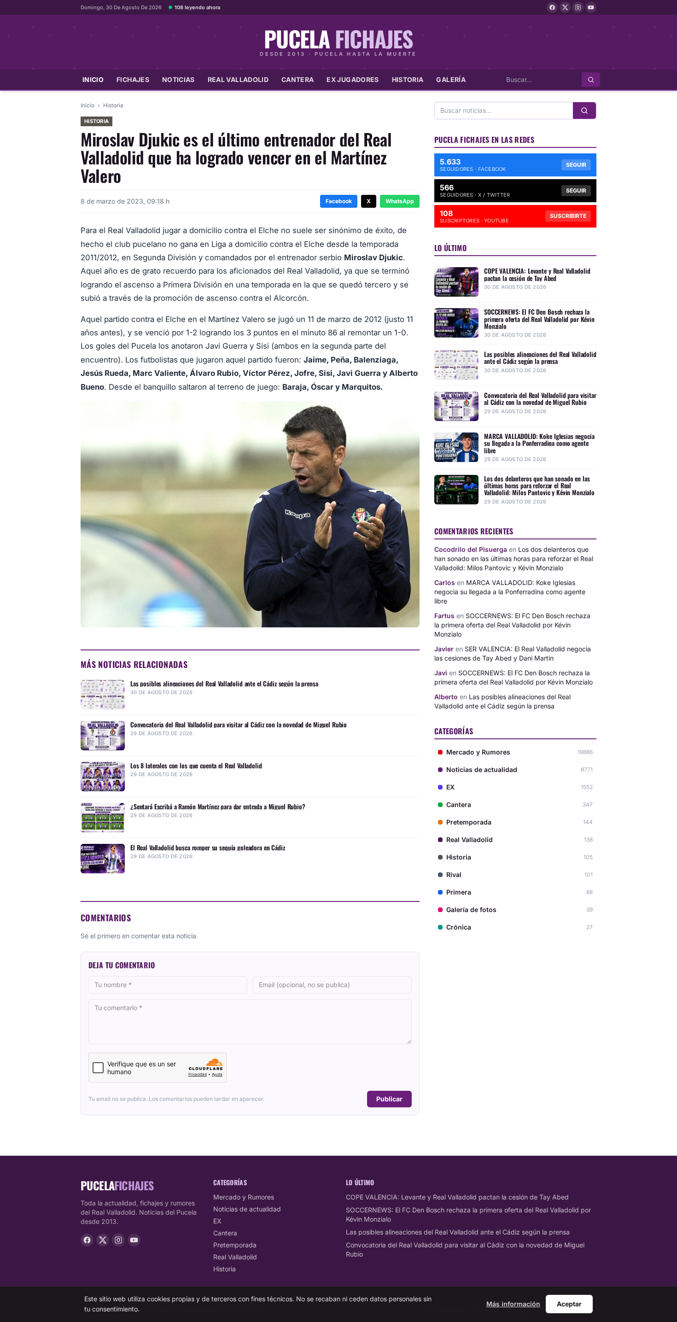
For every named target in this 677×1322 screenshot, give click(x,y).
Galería (450, 79)
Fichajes (133, 79)
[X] (565, 7)
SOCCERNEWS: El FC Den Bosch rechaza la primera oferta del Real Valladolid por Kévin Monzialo (512, 625)
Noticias (178, 79)
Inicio (93, 79)
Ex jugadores (353, 79)
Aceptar (569, 1304)
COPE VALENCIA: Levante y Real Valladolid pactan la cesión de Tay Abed (457, 1197)
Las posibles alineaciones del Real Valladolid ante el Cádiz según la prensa (458, 1232)
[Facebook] (552, 7)
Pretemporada (235, 1245)
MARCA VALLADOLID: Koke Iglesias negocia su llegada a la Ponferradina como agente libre (509, 592)
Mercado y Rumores (243, 1197)
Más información (513, 1304)
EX (217, 1221)
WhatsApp (399, 201)
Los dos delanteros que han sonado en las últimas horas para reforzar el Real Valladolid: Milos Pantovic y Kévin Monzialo (513, 558)
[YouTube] (590, 7)
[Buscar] (591, 79)
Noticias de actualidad (247, 1209)
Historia (408, 79)
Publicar (389, 1099)
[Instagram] (578, 7)
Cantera (297, 79)
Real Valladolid (238, 79)
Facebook (339, 201)
